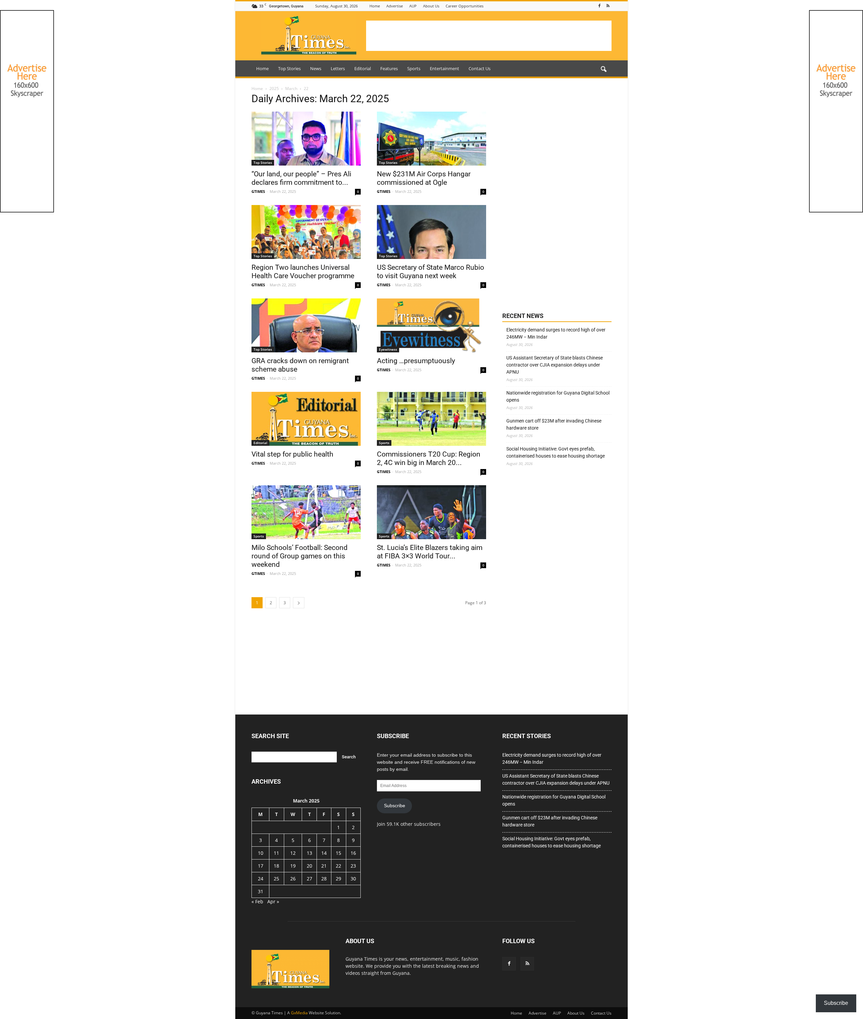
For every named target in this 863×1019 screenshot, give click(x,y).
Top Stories (289, 68)
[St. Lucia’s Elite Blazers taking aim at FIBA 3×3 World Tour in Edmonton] (431, 512)
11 (276, 853)
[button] (603, 69)
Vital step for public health (292, 454)
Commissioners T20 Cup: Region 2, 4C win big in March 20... (428, 458)
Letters (338, 68)
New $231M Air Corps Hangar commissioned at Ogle (424, 178)
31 (260, 891)
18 (276, 866)
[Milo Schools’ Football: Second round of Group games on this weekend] (306, 512)
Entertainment (444, 68)
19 (293, 866)
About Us (431, 5)
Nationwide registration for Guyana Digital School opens (557, 396)
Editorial (362, 68)
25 (276, 878)
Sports (413, 68)
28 (324, 878)
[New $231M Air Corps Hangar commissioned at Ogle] (431, 139)
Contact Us (479, 68)
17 (260, 866)
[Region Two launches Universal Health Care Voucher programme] (306, 232)
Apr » (273, 901)
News (315, 68)
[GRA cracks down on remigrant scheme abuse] (306, 325)
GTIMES (258, 191)
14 (324, 853)
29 (338, 878)
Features (389, 68)
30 (353, 878)
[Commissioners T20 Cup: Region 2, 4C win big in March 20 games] (431, 419)
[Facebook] (599, 5)
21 (324, 866)
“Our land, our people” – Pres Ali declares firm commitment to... (301, 178)
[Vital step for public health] (306, 419)
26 (293, 878)
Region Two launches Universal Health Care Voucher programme (302, 271)
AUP (413, 5)
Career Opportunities (464, 5)
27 (309, 878)
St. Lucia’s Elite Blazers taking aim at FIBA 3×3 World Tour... (429, 552)
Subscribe (394, 805)
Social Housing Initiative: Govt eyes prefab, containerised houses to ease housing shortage (555, 452)
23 (353, 866)
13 (309, 853)
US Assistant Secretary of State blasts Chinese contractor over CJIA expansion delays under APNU (554, 365)
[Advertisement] (489, 36)
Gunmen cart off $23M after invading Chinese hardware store (553, 424)
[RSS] (608, 5)
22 (338, 866)
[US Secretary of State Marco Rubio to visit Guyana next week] (431, 232)
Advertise (394, 5)
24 (260, 878)
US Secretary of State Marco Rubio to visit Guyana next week (430, 271)
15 (338, 853)
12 (293, 853)
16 (353, 853)
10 (260, 853)
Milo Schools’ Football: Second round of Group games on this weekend (299, 556)
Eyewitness (388, 349)
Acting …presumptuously (416, 361)
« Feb (257, 901)
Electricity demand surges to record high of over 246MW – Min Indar (555, 333)
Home (374, 5)
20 (309, 866)
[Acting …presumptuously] (431, 325)
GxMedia (299, 1013)
